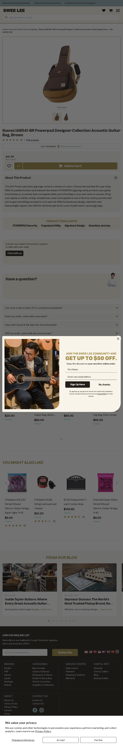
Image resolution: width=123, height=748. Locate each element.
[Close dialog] (118, 338)
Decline (98, 739)
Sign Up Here (77, 384)
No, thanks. (105, 384)
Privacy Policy (102, 394)
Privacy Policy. (43, 731)
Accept (61, 739)
